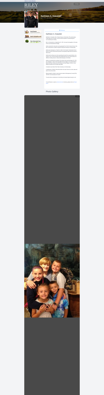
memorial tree (60, 82)
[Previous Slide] (26, 281)
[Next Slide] (77, 281)
